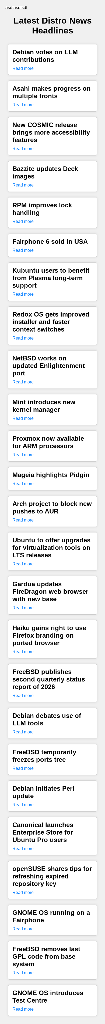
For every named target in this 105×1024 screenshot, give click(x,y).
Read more (23, 68)
